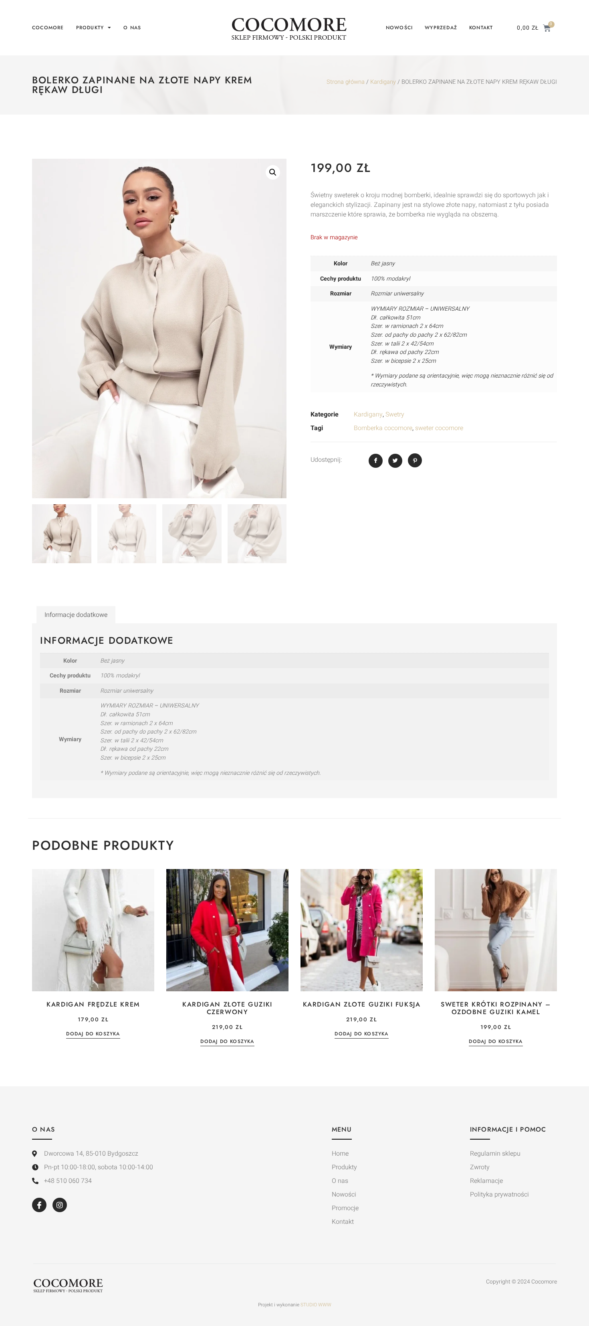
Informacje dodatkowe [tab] (75, 615)
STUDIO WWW (316, 1304)
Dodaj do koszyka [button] (93, 1034)
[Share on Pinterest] (415, 460)
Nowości (399, 27)
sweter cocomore (439, 428)
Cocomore (48, 27)
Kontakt (481, 27)
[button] (273, 172)
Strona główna (346, 82)
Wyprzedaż (441, 27)
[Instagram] (59, 1205)
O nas (132, 27)
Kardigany (383, 82)
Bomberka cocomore (383, 428)
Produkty (90, 27)
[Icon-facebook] (39, 1205)
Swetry (394, 414)
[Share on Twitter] (395, 461)
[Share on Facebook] (376, 461)
